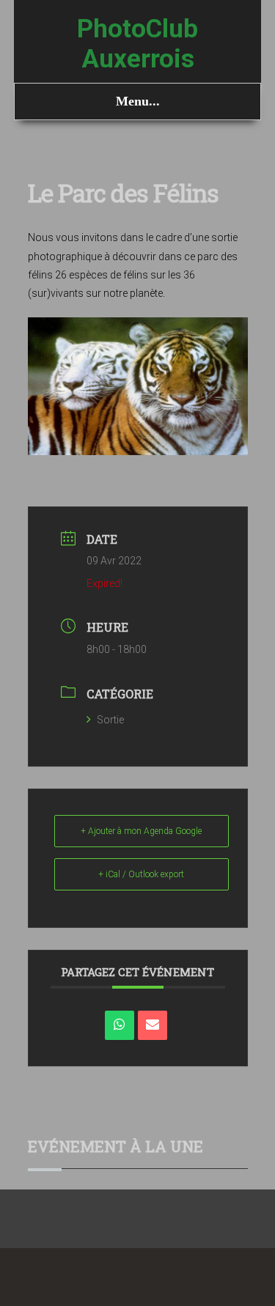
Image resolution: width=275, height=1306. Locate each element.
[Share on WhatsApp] (119, 1025)
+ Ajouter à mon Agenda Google (141, 831)
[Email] (152, 1025)
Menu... (138, 101)
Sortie (110, 720)
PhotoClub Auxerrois (137, 44)
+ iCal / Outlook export (141, 874)
